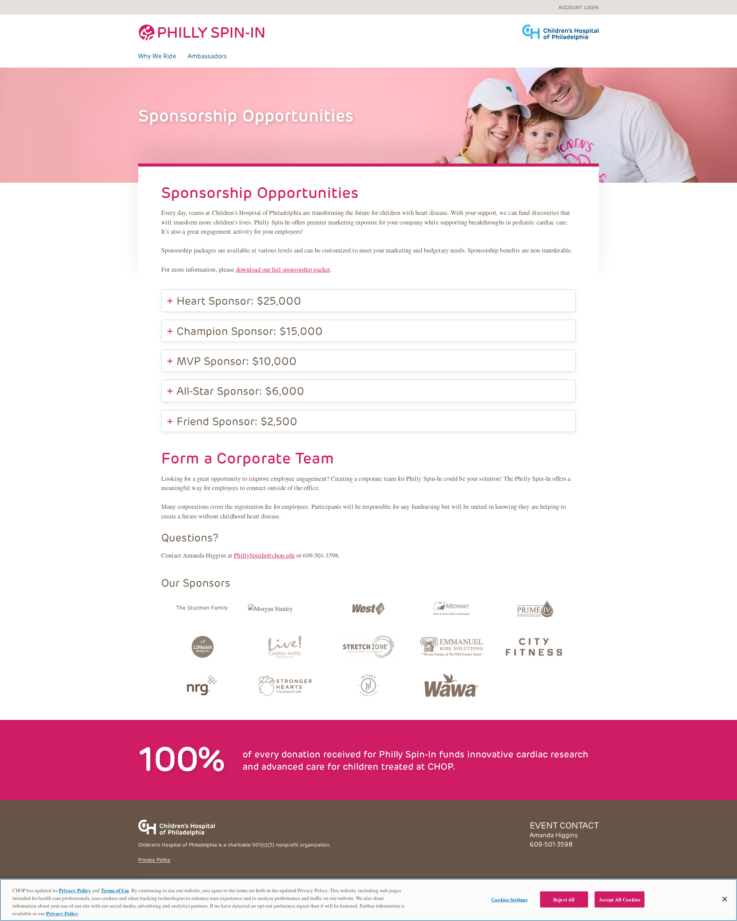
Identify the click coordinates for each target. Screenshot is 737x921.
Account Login (579, 7)
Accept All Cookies (619, 899)
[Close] (724, 899)
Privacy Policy (154, 859)
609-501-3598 (551, 844)
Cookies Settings (509, 899)
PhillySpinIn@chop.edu (264, 555)
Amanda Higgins (554, 834)
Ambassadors (207, 55)
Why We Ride (157, 55)
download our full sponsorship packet (283, 269)
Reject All (564, 899)
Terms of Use (115, 890)
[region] (368, 900)
